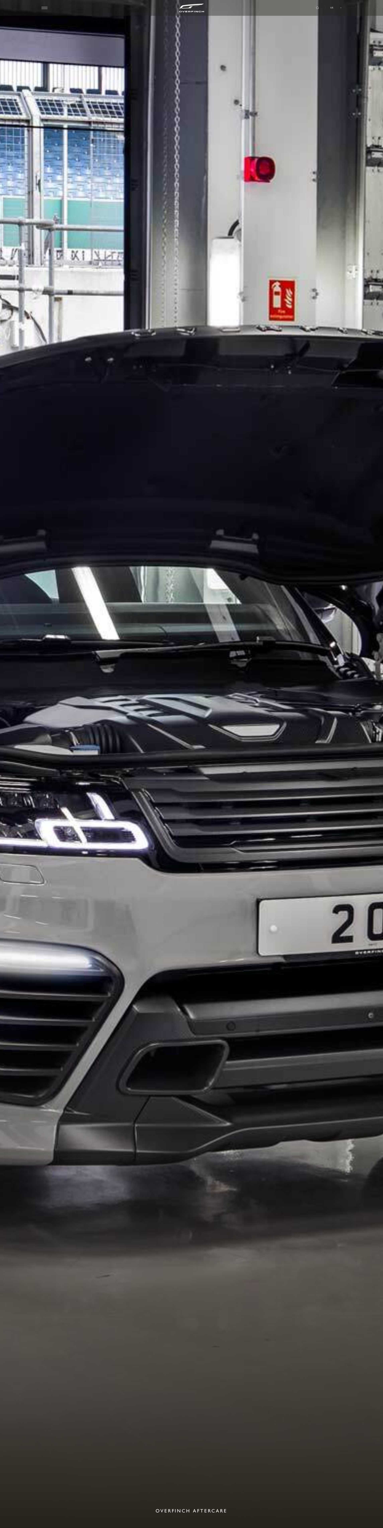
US (331, 7)
